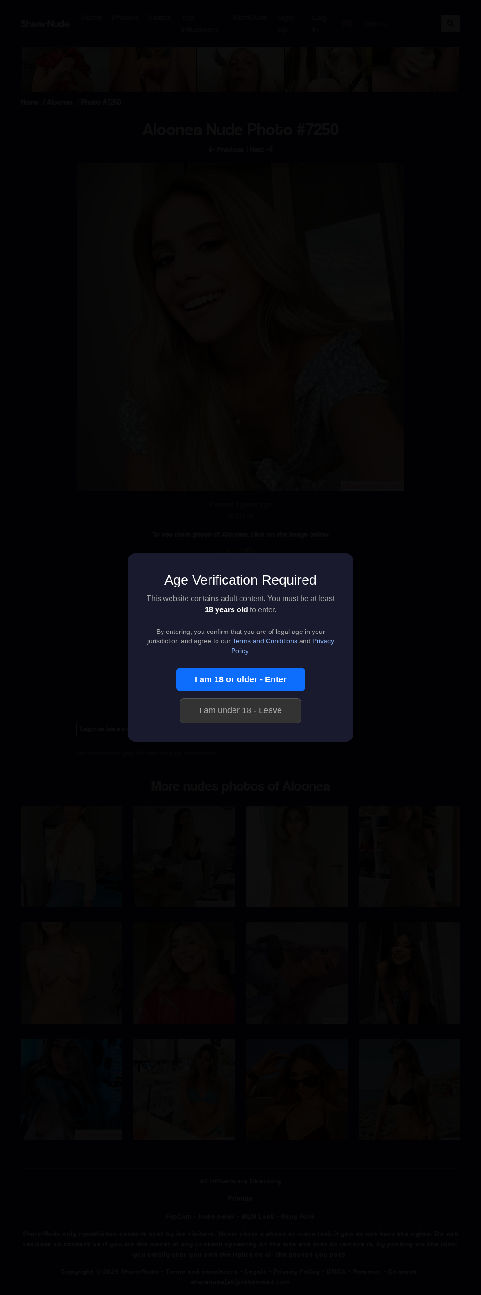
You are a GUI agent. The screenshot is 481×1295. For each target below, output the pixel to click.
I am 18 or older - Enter (241, 679)
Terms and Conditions (265, 641)
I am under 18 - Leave (240, 710)
